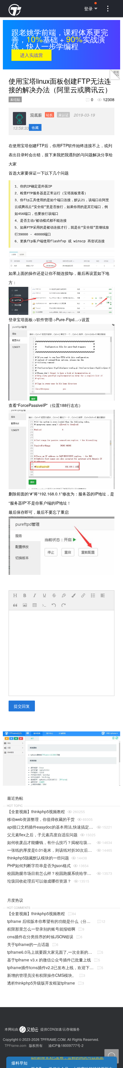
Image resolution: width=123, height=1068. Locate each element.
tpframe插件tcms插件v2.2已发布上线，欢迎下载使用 (50, 967)
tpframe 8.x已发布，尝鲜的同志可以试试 (67, 1057)
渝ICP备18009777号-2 (66, 1045)
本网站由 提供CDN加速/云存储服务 (42, 1029)
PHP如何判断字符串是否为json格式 (39, 865)
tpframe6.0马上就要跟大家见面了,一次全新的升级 (50, 952)
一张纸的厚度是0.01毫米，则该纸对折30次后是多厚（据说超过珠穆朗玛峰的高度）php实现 (50, 850)
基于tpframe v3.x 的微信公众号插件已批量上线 (49, 960)
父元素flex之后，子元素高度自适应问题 (42, 834)
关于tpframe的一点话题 (28, 944)
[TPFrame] (15, 5)
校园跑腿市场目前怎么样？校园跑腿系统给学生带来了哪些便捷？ (50, 873)
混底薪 (49, 115)
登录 (88, 8)
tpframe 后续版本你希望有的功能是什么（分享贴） (50, 921)
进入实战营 (31, 55)
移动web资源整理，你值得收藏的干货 (41, 819)
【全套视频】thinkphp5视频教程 (36, 811)
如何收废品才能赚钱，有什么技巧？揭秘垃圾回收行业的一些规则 (50, 842)
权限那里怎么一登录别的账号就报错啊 (41, 929)
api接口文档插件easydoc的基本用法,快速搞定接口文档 (50, 827)
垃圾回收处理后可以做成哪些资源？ (39, 881)
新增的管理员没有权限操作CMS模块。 (41, 975)
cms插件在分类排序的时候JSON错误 (40, 936)
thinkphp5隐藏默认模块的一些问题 (38, 858)
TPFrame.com (15, 1045)
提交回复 (22, 706)
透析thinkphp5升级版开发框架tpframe (41, 983)
